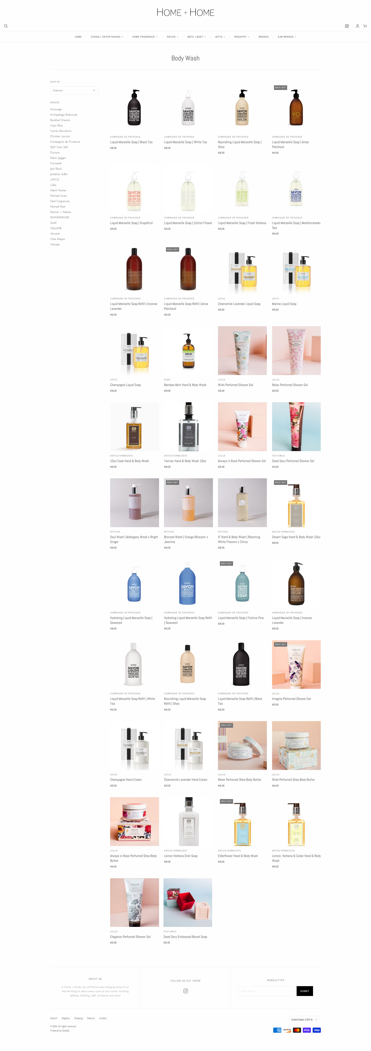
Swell (53, 223)
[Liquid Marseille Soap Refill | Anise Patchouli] (188, 269)
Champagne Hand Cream (126, 779)
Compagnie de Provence (125, 136)
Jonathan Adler (59, 174)
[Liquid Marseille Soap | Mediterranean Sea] (296, 188)
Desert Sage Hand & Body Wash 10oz (296, 537)
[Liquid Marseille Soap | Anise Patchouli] (296, 107)
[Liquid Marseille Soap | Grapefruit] (134, 188)
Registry (66, 1018)
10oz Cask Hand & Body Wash (129, 461)
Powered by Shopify (60, 1030)
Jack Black (56, 169)
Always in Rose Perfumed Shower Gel (242, 461)
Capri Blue (56, 125)
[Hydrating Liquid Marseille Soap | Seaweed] (134, 583)
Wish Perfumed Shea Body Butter (293, 779)
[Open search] (6, 26)
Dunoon (55, 152)
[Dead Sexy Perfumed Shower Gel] (296, 426)
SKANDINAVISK (59, 217)
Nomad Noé (57, 206)
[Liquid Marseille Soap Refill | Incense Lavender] (134, 269)
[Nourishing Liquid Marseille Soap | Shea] (242, 107)
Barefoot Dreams (60, 120)
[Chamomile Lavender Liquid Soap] (242, 269)
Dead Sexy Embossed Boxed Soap (185, 936)
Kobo (167, 379)
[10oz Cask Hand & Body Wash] (134, 426)
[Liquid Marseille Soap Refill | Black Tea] (242, 664)
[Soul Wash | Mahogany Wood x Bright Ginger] (134, 502)
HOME (78, 36)
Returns (91, 1018)
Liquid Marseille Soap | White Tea (185, 142)
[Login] (358, 26)
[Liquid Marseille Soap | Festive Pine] (242, 583)
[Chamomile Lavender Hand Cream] (188, 745)
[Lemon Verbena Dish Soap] (188, 821)
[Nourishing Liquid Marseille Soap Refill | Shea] (188, 664)
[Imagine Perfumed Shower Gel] (296, 664)
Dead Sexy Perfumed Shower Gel (293, 461)
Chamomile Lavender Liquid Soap (239, 303)
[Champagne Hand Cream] (134, 745)
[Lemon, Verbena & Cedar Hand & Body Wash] (296, 821)
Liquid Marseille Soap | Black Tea (131, 142)
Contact (102, 1018)
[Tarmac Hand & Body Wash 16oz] (188, 426)
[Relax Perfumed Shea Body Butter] (242, 745)
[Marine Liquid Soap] (296, 269)
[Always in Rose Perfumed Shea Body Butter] (134, 821)
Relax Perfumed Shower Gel (290, 385)
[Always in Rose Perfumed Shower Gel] (242, 426)
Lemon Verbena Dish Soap (180, 856)
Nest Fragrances (60, 201)
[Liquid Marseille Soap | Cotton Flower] (188, 188)
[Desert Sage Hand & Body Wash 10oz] (296, 502)
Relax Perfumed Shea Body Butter (239, 779)
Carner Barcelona (60, 131)
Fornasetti (55, 163)
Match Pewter (58, 190)
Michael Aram (58, 196)
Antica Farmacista (121, 455)
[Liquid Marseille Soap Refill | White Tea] (134, 664)
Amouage (56, 109)
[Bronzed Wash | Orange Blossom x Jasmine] (188, 502)
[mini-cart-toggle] (365, 26)
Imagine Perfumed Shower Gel (291, 698)
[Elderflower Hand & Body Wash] (242, 821)
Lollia (221, 379)
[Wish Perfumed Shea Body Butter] (296, 745)
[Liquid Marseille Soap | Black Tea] (134, 107)
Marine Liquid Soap (284, 303)
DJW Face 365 (59, 147)
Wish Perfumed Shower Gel (235, 385)
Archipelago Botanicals (63, 115)
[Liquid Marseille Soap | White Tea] (188, 107)
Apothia (115, 531)
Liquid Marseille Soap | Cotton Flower (188, 223)
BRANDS (264, 36)
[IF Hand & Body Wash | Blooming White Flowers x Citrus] (242, 502)
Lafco (221, 298)
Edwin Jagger (58, 158)
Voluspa (55, 244)
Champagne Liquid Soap (125, 385)
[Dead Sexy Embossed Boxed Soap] (187, 902)
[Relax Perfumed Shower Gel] (296, 350)
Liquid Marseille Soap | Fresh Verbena (242, 223)
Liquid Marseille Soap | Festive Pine (241, 618)
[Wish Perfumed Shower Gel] (242, 350)
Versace (55, 233)
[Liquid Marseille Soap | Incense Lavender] (296, 583)
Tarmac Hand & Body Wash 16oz (185, 461)
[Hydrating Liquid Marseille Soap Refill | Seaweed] (188, 583)
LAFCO (275, 298)
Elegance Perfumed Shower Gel (130, 936)
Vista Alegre (57, 239)
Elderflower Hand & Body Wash (238, 856)
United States (302, 1019)
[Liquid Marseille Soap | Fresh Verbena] (242, 188)
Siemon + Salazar (60, 212)
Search (53, 1018)
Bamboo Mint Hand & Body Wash (185, 385)
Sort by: (55, 81)
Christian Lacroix (60, 136)
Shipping (78, 1018)
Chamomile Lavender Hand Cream (185, 779)
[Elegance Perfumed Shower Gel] (134, 902)
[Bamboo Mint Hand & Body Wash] (188, 350)
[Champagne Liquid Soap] (134, 350)
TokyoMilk (278, 455)
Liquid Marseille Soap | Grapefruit (131, 223)
